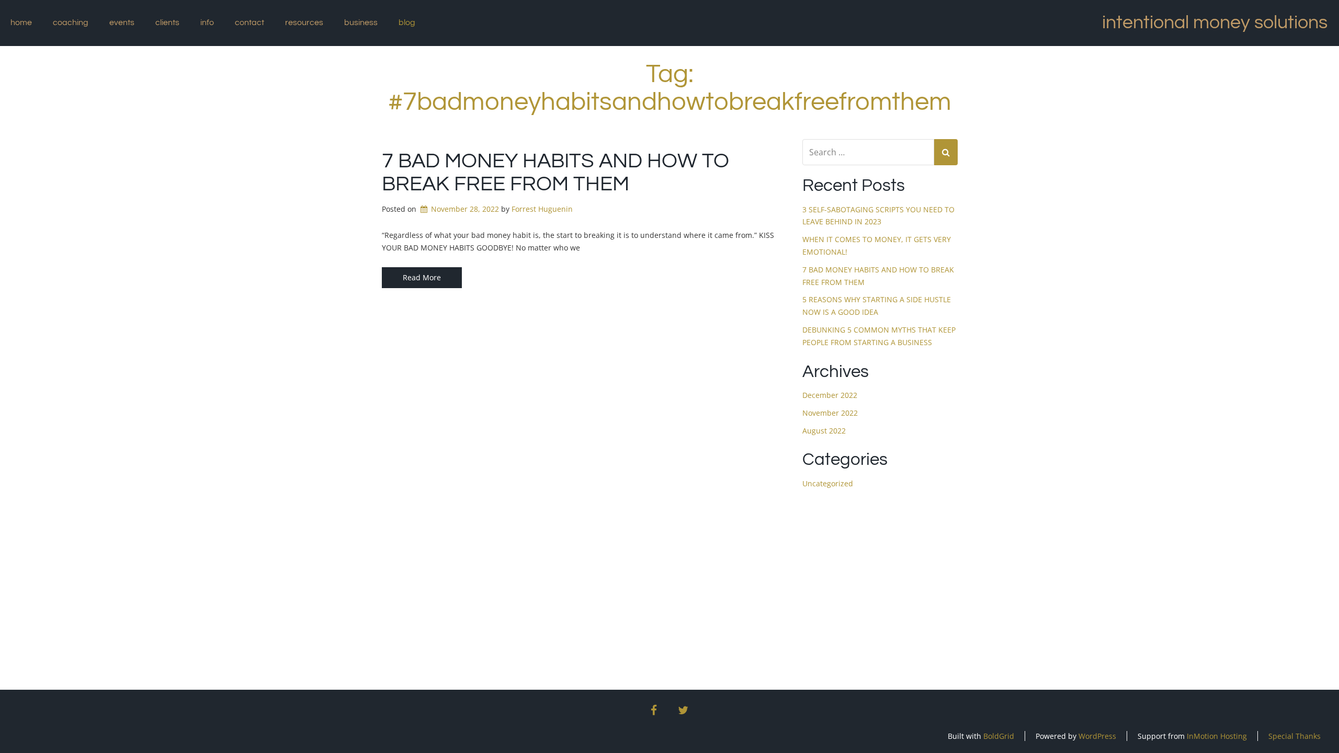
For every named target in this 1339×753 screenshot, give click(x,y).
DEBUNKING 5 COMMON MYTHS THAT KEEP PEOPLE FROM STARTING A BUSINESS (879, 336)
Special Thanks (1294, 736)
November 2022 (830, 413)
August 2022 (824, 431)
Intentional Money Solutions (1214, 22)
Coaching (70, 22)
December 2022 (829, 395)
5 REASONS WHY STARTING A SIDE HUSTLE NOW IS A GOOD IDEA (876, 305)
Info (207, 22)
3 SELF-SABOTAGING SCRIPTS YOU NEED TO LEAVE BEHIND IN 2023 (878, 215)
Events (121, 22)
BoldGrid (998, 736)
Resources (304, 22)
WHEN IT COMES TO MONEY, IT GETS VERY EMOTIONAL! (876, 245)
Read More (422, 277)
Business (361, 22)
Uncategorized (827, 483)
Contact (249, 22)
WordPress (1097, 736)
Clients (167, 22)
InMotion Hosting (1217, 736)
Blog (407, 22)
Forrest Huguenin (542, 209)
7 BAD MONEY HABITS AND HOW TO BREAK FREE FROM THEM (878, 276)
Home (21, 22)
